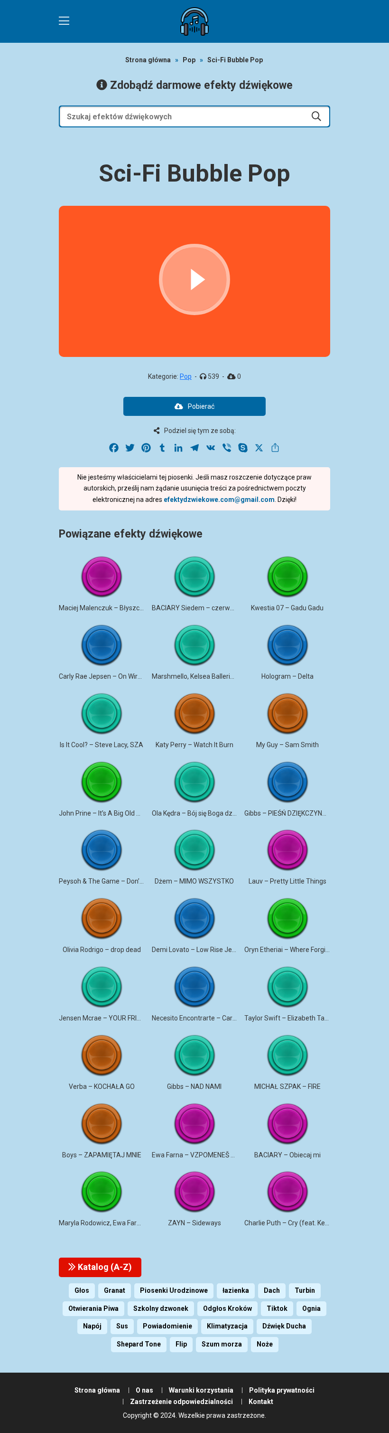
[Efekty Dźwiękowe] (194, 21)
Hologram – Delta (287, 676)
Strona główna (148, 60)
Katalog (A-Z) (104, 1267)
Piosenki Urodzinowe (174, 1290)
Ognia (311, 1308)
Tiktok (277, 1308)
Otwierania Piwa (93, 1308)
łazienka (235, 1290)
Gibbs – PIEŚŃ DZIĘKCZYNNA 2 (290, 813)
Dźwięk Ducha (284, 1326)
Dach (272, 1290)
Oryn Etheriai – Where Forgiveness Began (306, 949)
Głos (81, 1290)
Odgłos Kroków (227, 1308)
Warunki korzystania (201, 1390)
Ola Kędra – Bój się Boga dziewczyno (206, 813)
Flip (181, 1344)
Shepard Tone (139, 1344)
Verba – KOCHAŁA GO (102, 1086)
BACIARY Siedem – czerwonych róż (205, 608)
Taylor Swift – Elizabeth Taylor (289, 1018)
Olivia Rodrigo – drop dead (102, 949)
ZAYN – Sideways (194, 1223)
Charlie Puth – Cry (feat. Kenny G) (294, 1223)
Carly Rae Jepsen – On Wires (102, 676)
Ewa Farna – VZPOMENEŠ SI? (196, 1155)
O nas (144, 1390)
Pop (189, 60)
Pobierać (201, 406)
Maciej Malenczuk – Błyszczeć (104, 608)
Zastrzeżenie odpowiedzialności (181, 1401)
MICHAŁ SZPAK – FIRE (287, 1086)
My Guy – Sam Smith (287, 745)
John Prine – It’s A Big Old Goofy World (116, 813)
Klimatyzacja (227, 1326)
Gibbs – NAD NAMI (194, 1086)
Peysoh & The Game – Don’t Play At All (116, 881)
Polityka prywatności (282, 1390)
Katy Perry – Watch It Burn (194, 745)
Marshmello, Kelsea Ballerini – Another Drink (218, 676)
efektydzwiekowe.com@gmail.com (219, 499)
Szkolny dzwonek (160, 1308)
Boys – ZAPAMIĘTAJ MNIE (101, 1155)
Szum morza (222, 1344)
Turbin (305, 1290)
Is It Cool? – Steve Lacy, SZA (101, 745)
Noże (265, 1344)
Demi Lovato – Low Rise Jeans (197, 949)
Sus (122, 1326)
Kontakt (261, 1401)
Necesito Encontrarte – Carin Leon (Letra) (214, 1018)
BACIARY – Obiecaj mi (287, 1155)
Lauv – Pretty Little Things (287, 881)
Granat (114, 1290)
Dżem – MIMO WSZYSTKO (194, 881)
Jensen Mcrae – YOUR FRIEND (104, 1018)
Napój (92, 1326)
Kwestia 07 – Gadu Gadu (287, 608)
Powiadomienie (167, 1326)
